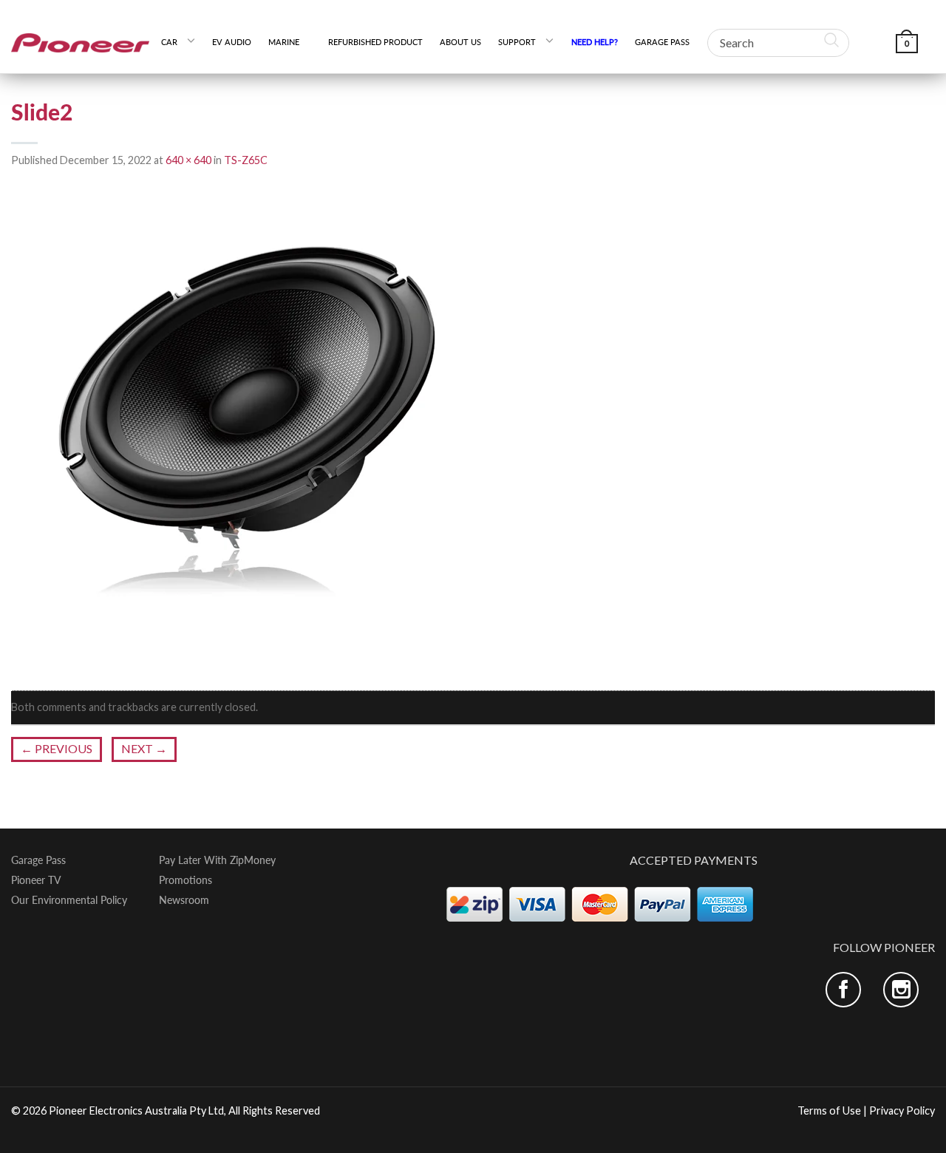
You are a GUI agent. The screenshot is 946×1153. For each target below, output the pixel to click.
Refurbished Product (375, 42)
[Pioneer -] (80, 36)
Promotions (185, 880)
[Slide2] (247, 430)
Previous (56, 748)
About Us (460, 42)
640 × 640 (188, 160)
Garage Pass (662, 42)
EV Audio (231, 42)
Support (517, 42)
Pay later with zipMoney (217, 860)
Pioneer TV (36, 880)
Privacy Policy (902, 1110)
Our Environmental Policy (69, 900)
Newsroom (184, 900)
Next (144, 748)
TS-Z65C (246, 160)
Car (169, 42)
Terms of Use (829, 1110)
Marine (289, 42)
